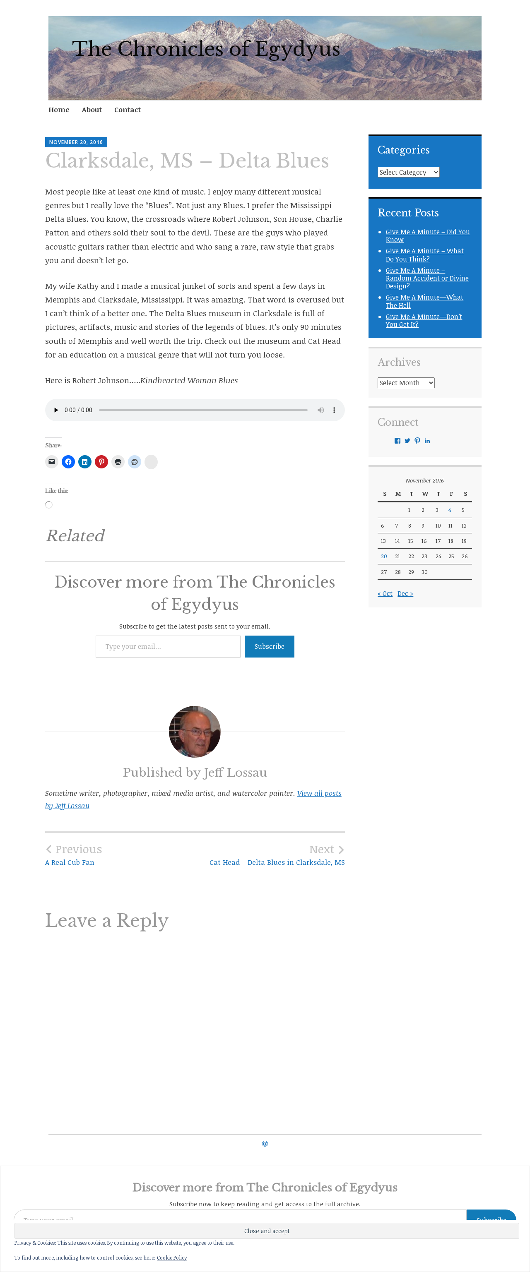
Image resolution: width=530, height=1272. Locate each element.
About (92, 109)
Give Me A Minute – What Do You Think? (425, 254)
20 (384, 556)
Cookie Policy (172, 1257)
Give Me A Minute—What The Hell (424, 301)
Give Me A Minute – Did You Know (428, 235)
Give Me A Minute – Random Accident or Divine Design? (427, 278)
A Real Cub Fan (73, 854)
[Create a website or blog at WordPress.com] (265, 1143)
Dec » (405, 593)
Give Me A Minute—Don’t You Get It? (424, 320)
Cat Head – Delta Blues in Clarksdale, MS (277, 854)
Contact (127, 109)
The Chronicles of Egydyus (206, 49)
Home (59, 109)
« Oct (385, 593)
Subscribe (269, 646)
